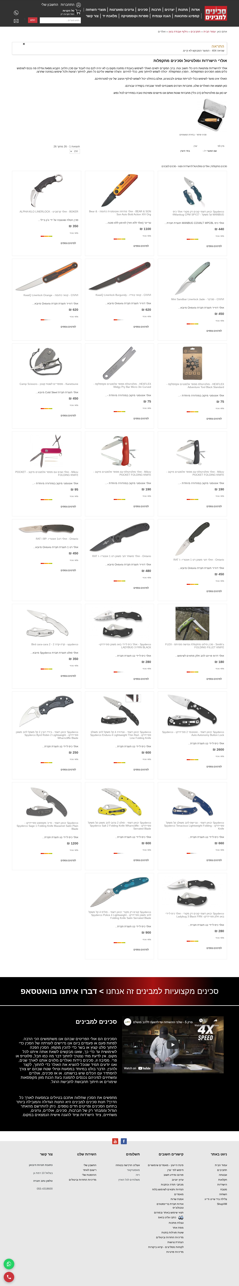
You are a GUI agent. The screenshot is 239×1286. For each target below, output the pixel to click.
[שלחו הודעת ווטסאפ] (9, 1264)
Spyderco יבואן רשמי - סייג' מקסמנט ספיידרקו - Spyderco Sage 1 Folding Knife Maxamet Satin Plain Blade (47, 825)
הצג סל (78, 12)
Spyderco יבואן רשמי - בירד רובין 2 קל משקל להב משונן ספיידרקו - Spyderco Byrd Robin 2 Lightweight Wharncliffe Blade (47, 734)
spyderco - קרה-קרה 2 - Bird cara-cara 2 (54, 644)
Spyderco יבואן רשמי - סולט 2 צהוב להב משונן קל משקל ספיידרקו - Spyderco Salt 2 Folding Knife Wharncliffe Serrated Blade (119, 825)
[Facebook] (124, 1141)
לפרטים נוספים (214, 246)
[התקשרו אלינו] (9, 1277)
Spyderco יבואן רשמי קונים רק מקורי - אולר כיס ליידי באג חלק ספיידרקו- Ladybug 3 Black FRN (194, 915)
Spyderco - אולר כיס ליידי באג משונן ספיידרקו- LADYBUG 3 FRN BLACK (125, 646)
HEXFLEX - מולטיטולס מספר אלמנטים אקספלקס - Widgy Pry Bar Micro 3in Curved (122, 385)
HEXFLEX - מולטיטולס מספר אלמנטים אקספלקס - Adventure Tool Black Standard (195, 386)
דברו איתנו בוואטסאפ (59, 991)
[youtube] (115, 1141)
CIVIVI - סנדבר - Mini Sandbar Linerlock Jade (197, 299)
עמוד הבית (210, 31)
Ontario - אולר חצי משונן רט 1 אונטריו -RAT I (198, 559)
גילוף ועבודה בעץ (178, 31)
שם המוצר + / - (210, 151)
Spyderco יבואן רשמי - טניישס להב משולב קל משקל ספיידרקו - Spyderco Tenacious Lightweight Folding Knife (194, 825)
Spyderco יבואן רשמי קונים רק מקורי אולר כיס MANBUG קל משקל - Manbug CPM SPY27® (198, 213)
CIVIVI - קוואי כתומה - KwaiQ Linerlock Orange (51, 295)
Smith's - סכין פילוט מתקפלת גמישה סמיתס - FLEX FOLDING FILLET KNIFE (194, 646)
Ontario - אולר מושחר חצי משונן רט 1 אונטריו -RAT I (121, 556)
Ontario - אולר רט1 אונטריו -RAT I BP (57, 538)
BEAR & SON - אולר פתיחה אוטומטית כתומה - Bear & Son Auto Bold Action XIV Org (120, 213)
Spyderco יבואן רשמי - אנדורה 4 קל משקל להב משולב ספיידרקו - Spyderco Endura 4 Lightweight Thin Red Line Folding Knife (120, 734)
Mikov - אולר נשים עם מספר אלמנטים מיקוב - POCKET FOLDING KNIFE (46, 473)
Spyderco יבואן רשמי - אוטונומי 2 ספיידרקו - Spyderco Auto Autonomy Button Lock (193, 733)
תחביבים (196, 31)
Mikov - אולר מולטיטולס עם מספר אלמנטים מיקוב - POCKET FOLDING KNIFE (195, 473)
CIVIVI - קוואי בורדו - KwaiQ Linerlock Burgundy (123, 294)
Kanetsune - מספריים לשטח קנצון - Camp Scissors (49, 383)
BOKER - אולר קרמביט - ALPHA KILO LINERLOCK (49, 211)
